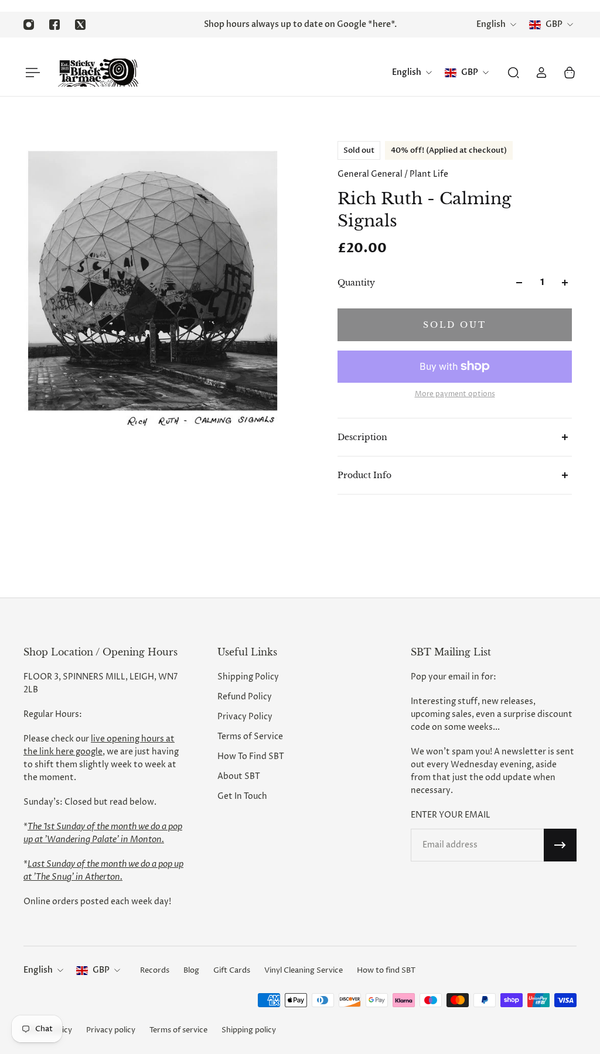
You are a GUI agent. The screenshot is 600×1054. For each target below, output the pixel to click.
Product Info (364, 475)
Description (362, 437)
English (38, 970)
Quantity (356, 282)
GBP (101, 970)
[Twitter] (80, 24)
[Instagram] (29, 24)
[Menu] (30, 72)
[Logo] (98, 73)
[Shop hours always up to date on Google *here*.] (300, 24)
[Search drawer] (513, 72)
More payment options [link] (455, 394)
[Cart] (569, 72)
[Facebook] (54, 24)
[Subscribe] (560, 845)
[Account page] (541, 72)
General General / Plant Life (393, 174)
